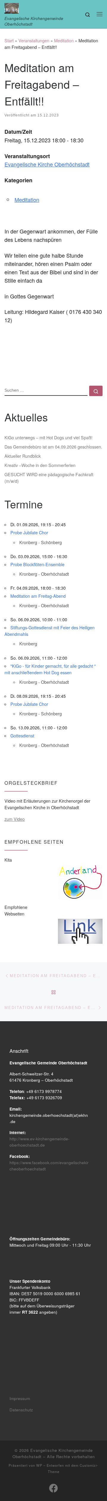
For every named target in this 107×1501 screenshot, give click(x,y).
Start (9, 40)
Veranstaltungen (33, 40)
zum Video (14, 819)
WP (39, 1465)
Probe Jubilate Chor (29, 532)
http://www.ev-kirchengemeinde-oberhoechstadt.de (40, 1142)
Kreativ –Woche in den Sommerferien (39, 465)
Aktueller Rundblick (22, 456)
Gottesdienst (22, 736)
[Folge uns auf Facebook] (53, 1488)
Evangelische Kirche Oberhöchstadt (46, 164)
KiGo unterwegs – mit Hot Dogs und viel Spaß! (48, 437)
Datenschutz (21, 1410)
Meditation (64, 40)
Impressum (20, 1398)
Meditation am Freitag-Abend (38, 596)
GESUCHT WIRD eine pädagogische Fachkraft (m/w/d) (48, 477)
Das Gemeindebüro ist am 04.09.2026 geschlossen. (53, 447)
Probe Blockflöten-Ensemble (37, 564)
